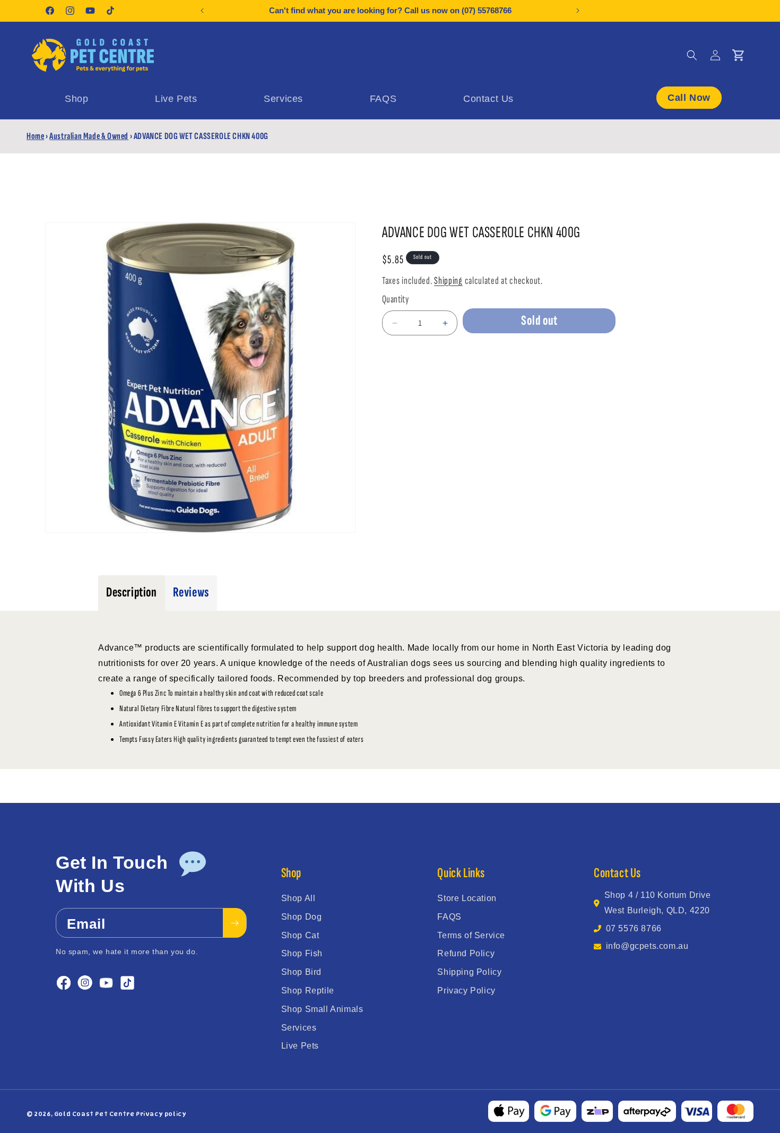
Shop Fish (302, 953)
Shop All (298, 898)
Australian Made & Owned (88, 136)
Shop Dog (301, 916)
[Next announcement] (578, 11)
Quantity (395, 299)
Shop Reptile (307, 990)
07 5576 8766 (634, 928)
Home (35, 136)
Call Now (689, 97)
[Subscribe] (234, 923)
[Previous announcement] (202, 11)
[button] (692, 55)
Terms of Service (471, 935)
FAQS (449, 916)
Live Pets (300, 1045)
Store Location (466, 898)
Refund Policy (466, 953)
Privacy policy (161, 1114)
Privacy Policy (466, 990)
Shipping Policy (469, 971)
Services (299, 1027)
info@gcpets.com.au (647, 945)
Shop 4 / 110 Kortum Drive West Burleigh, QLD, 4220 (657, 902)
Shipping (448, 280)
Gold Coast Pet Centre (94, 1114)
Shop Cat (300, 935)
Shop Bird (301, 971)
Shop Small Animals (322, 1009)
